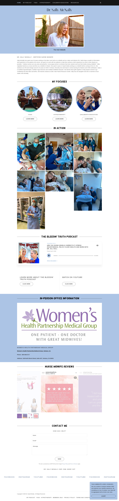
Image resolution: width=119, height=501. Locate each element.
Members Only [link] (58, 497)
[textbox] (59, 435)
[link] (59, 10)
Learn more (30, 118)
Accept (103, 496)
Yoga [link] (35, 2)
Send (59, 459)
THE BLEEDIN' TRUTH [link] (51, 243)
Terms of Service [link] (73, 463)
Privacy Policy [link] (65, 463)
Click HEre (26, 284)
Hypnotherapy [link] (45, 2)
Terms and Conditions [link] (84, 497)
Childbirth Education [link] (61, 2)
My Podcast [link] (27, 2)
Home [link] (19, 2)
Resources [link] (75, 2)
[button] (100, 2)
